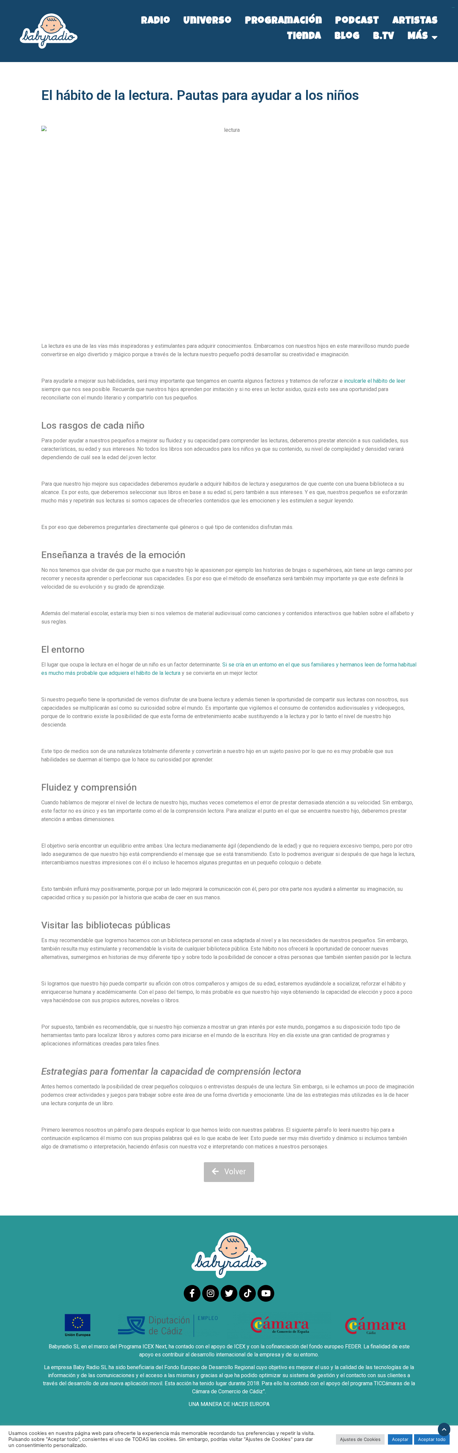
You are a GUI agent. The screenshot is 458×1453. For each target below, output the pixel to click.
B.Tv (384, 37)
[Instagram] (210, 1293)
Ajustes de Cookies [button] (360, 1439)
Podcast (357, 21)
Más (418, 37)
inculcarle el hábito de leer (374, 381)
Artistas (415, 21)
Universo (207, 21)
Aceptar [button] (400, 1439)
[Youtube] (265, 1293)
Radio (155, 21)
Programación (283, 21)
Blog (347, 37)
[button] (229, 1172)
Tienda (304, 37)
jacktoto (453, 7)
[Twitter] (229, 1293)
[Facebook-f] (192, 1293)
